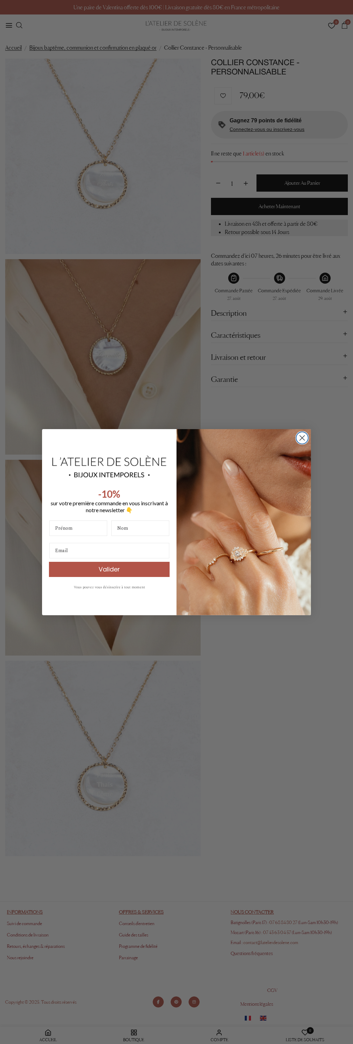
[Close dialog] (302, 438)
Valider (109, 569)
